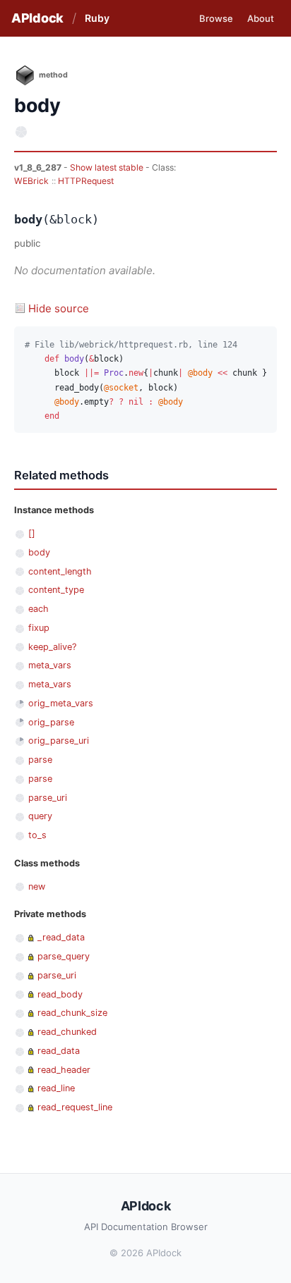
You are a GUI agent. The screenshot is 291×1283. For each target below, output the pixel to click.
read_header (63, 1069)
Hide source (58, 308)
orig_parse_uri (58, 740)
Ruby (97, 18)
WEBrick (31, 181)
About (260, 18)
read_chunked (67, 1031)
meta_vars (49, 665)
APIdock (37, 18)
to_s (37, 835)
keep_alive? (52, 647)
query (40, 816)
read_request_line (74, 1107)
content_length (60, 571)
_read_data (61, 937)
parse (40, 759)
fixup (38, 627)
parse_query (63, 956)
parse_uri (47, 797)
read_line (56, 1088)
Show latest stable (108, 167)
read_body (60, 994)
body (39, 552)
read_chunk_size (72, 1012)
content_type (56, 589)
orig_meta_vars (60, 703)
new (36, 886)
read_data (58, 1050)
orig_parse (51, 722)
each (38, 608)
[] (31, 533)
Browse (216, 18)
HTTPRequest (86, 181)
